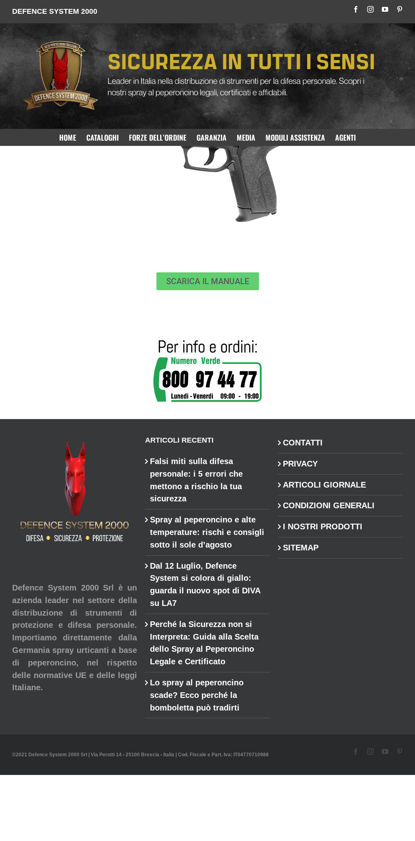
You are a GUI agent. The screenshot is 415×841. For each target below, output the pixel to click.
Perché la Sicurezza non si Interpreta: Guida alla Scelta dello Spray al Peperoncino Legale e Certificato (204, 643)
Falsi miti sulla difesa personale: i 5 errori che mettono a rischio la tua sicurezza (196, 480)
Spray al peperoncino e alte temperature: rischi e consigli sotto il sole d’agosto (207, 532)
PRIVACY (300, 463)
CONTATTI (303, 442)
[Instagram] (370, 9)
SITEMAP (301, 547)
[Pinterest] (399, 9)
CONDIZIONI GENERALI (328, 505)
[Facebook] (356, 9)
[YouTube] (385, 9)
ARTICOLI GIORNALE (324, 484)
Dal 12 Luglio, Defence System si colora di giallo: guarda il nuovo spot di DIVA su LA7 (205, 584)
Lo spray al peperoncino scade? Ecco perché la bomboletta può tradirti (197, 695)
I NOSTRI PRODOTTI (322, 526)
